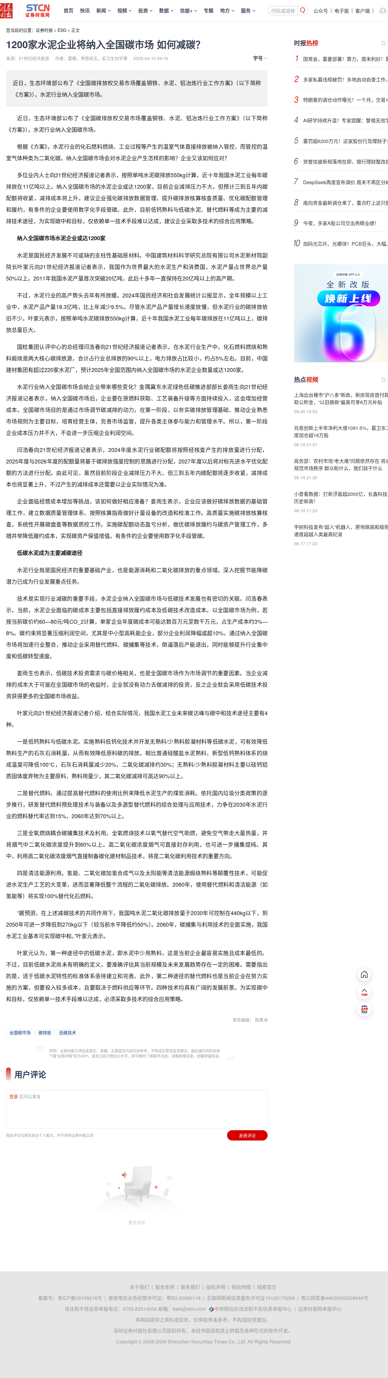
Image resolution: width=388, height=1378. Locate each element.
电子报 (341, 10)
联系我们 (190, 1286)
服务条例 (165, 1286)
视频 (122, 10)
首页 (68, 10)
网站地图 (241, 1286)
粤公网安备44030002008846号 (334, 1297)
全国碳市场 (20, 1032)
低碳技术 (67, 1032)
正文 (75, 30)
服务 (246, 10)
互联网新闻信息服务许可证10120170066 (251, 1297)
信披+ (186, 10)
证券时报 (44, 30)
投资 (143, 10)
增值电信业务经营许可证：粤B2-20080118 (154, 1297)
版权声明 (216, 1286)
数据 (164, 10)
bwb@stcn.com (189, 1308)
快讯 (85, 10)
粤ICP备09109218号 (80, 1297)
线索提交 (266, 1286)
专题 (208, 10)
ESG (62, 30)
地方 (225, 10)
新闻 (101, 10)
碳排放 (44, 1032)
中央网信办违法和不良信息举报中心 (253, 1308)
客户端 (362, 10)
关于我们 (139, 1286)
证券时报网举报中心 (320, 1308)
